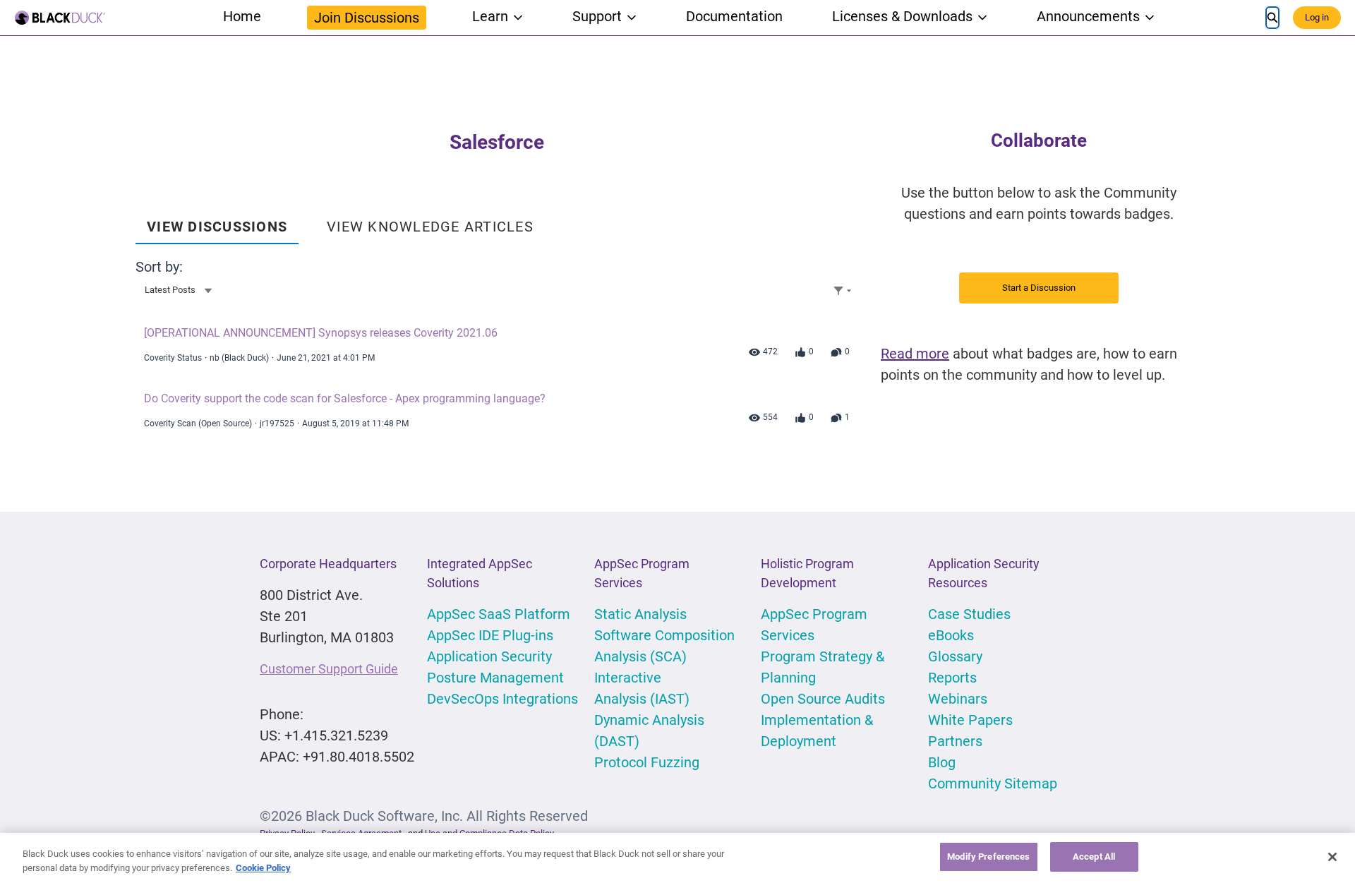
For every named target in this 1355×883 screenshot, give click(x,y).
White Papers (970, 719)
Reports (952, 677)
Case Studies (969, 614)
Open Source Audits (823, 698)
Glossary (955, 656)
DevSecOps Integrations (502, 698)
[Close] (1332, 856)
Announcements (1088, 16)
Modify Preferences (988, 856)
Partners (955, 741)
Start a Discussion (1039, 287)
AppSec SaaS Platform (498, 614)
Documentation (734, 16)
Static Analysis (640, 614)
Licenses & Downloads (902, 16)
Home (242, 16)
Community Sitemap (992, 783)
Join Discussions (366, 17)
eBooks (951, 635)
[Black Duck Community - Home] (60, 18)
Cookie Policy (263, 868)
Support (597, 16)
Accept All (1094, 856)
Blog (942, 762)
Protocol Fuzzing (646, 762)
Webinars (957, 698)
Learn (490, 16)
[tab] (217, 221)
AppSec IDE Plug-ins (490, 635)
